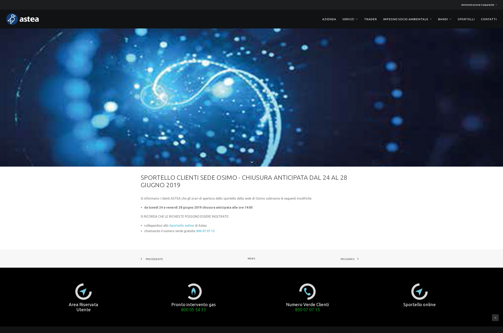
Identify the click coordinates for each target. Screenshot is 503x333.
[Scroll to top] (495, 317)
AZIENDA (329, 19)
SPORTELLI (466, 19)
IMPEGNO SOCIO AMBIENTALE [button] (405, 19)
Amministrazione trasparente (477, 5)
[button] (83, 291)
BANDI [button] (443, 19)
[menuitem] (479, 5)
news (251, 258)
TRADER (370, 19)
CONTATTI (489, 19)
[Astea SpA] (22, 19)
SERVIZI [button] (348, 19)
